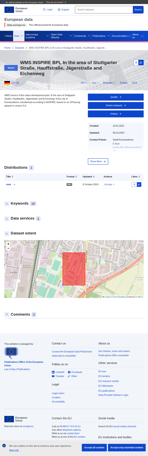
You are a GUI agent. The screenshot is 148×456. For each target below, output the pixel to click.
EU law (102, 371)
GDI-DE (15, 83)
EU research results (108, 381)
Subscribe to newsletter (64, 356)
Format (70, 176)
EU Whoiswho (105, 386)
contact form (73, 433)
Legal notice (58, 393)
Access (108, 184)
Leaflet (107, 297)
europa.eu (28, 426)
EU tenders (104, 376)
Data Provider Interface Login (113, 395)
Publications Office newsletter (113, 355)
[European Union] (26, 419)
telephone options (71, 430)
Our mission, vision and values (114, 351)
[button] (56, 2)
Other (74, 376)
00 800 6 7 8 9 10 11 (70, 426)
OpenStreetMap (119, 297)
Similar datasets (114, 105)
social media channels (124, 426)
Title (8, 176)
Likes (134, 176)
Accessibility (58, 401)
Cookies (56, 397)
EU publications (106, 391)
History (114, 114)
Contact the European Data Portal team (72, 351)
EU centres (79, 437)
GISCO (140, 297)
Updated (87, 176)
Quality (114, 97)
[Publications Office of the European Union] (26, 352)
